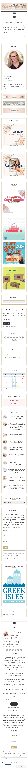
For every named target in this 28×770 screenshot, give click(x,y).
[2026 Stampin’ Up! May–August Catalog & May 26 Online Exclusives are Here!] (5, 478)
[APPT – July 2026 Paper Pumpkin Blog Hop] (5, 417)
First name (5, 535)
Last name (5, 541)
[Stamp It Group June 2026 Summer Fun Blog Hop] (5, 448)
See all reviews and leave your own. (11, 362)
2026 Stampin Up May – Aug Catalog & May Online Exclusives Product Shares (16, 487)
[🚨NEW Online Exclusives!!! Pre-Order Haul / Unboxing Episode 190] (5, 455)
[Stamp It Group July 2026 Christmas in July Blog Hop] (5, 435)
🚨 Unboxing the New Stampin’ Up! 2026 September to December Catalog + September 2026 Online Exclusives (16, 426)
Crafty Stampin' (14, 9)
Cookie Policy (8, 764)
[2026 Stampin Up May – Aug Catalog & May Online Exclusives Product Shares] (5, 486)
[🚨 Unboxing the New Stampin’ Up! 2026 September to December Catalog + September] (5, 424)
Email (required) (7, 530)
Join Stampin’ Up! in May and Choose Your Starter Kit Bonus (16, 471)
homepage (22, 27)
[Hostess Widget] (14, 135)
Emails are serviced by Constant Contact (13, 558)
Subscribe (6, 323)
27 (17, 386)
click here (14, 685)
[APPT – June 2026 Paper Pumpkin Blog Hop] (5, 442)
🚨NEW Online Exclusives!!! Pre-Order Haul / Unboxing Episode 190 (16, 456)
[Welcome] (14, 59)
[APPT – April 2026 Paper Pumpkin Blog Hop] (5, 463)
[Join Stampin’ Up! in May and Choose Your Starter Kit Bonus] (5, 470)
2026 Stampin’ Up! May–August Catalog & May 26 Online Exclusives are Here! (16, 479)
